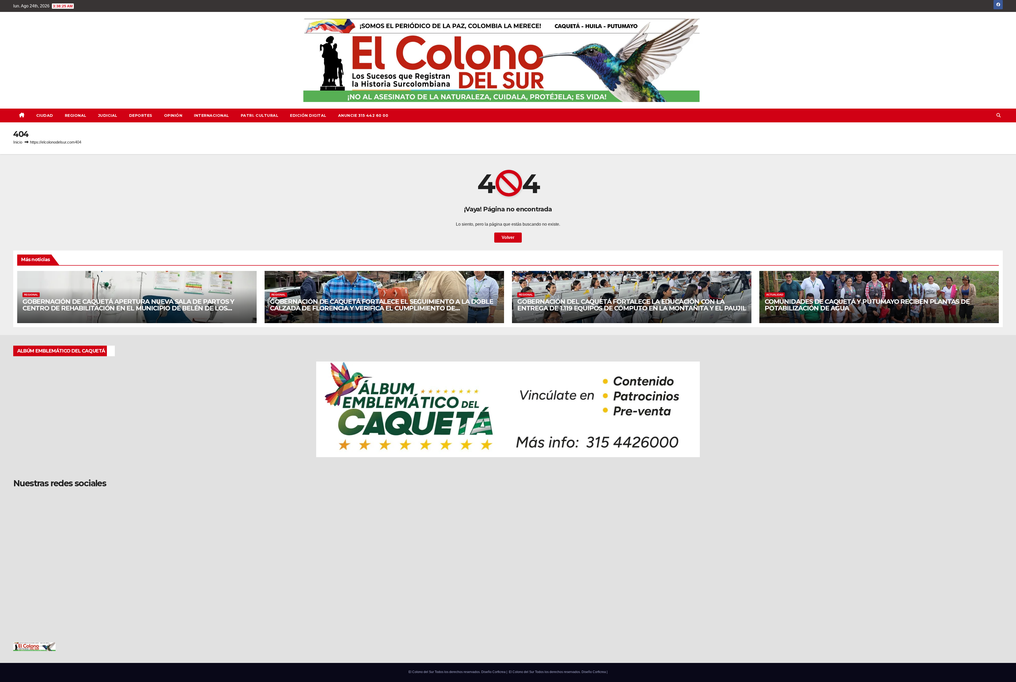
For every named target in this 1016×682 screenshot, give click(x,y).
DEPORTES (140, 115)
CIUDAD (44, 115)
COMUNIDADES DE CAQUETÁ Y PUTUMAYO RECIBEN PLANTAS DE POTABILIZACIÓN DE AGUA (867, 305)
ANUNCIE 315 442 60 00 (363, 115)
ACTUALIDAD (774, 294)
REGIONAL (76, 115)
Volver (508, 237)
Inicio (17, 142)
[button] (998, 115)
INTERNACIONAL (211, 115)
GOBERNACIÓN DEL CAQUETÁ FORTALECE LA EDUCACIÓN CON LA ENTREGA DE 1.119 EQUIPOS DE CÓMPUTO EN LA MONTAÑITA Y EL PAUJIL (631, 305)
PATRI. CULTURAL (260, 115)
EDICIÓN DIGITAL (308, 115)
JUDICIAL (107, 115)
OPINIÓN (173, 115)
